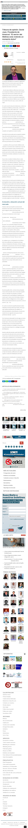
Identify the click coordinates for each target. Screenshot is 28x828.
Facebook (5, 797)
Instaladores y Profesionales (10, 766)
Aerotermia (5, 780)
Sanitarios (5, 729)
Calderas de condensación (9, 788)
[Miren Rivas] (6, 576)
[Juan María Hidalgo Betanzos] (6, 629)
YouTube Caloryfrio (7, 806)
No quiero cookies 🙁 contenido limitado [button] (13, 18)
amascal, (19, 62)
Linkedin (5, 801)
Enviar (11, 530)
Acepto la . (17, 519)
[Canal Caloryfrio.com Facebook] (6, 447)
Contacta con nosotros (8, 703)
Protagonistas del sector (10, 473)
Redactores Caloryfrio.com (9, 700)
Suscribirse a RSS (7, 713)
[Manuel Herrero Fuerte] (20, 629)
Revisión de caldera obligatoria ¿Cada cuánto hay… (14, 547)
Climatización (6, 784)
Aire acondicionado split (9, 782)
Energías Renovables (8, 726)
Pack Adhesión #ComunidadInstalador (12, 755)
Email (4, 511)
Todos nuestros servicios (9, 742)
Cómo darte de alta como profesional (12, 772)
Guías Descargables (8, 757)
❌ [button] (27, 3)
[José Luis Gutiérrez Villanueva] (20, 638)
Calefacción (6, 722)
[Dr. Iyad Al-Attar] (20, 611)
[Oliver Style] (6, 603)
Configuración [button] (14, 13)
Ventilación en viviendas (9, 792)
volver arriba (23, 410)
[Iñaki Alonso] (20, 603)
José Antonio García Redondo (13, 598)
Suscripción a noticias (8, 740)
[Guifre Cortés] (6, 638)
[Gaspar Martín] (13, 576)
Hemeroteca (6, 733)
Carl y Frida (5, 735)
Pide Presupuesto (7, 762)
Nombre (5, 506)
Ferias (4, 731)
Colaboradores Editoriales (9, 698)
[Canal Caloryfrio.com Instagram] (17, 447)
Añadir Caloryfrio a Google (11, 48)
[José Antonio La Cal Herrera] (6, 611)
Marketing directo (7, 746)
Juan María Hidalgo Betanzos (6, 633)
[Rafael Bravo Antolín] (13, 585)
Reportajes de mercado (9, 487)
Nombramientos (7, 480)
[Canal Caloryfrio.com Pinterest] (19, 447)
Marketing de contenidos (9, 744)
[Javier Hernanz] (20, 576)
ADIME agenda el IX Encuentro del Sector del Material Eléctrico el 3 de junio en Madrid (12, 401)
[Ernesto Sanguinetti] (6, 594)
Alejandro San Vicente (13, 607)
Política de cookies (7, 711)
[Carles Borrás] (13, 638)
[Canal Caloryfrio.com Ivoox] (22, 447)
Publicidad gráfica (7, 748)
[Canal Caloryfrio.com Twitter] (9, 447)
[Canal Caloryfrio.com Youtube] (14, 447)
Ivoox (4, 810)
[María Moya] (13, 620)
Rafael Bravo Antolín (13, 589)
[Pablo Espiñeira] (13, 629)
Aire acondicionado (7, 720)
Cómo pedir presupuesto (9, 764)
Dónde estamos (7, 705)
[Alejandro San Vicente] (13, 603)
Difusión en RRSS (7, 750)
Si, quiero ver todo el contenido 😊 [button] (14, 15)
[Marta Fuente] (20, 585)
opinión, (16, 62)
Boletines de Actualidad (9, 475)
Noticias (5, 718)
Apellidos (5, 508)
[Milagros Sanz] (13, 611)
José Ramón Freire (6, 624)
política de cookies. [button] (7, 10)
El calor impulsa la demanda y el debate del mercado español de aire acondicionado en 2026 (13, 390)
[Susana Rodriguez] (6, 646)
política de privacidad (19, 519)
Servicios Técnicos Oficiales (10, 768)
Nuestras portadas (8, 485)
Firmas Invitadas (7, 696)
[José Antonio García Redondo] (13, 594)
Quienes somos (6, 694)
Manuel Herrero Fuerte (21, 633)
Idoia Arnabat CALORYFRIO (14, 43)
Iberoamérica (7, 482)
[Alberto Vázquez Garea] (20, 594)
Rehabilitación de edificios (9, 790)
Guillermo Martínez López (21, 624)
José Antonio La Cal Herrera (6, 615)
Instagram (5, 808)
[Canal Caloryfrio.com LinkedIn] (11, 447)
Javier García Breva (6, 589)
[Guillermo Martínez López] (20, 620)
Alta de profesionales (8, 770)
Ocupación (6, 514)
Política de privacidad (8, 709)
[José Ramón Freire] (6, 620)
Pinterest (5, 804)
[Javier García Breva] (6, 585)
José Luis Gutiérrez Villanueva (21, 642)
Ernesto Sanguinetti (6, 598)
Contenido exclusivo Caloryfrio (11, 478)
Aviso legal (5, 707)
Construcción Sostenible (9, 724)
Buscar (21, 443)
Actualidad (23, 52)
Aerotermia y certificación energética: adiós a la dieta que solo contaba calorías (13, 397)
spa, (24, 63)
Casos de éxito (6, 774)
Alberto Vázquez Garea (21, 598)
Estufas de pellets (7, 786)
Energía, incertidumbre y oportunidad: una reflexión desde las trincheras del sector (13, 404)
